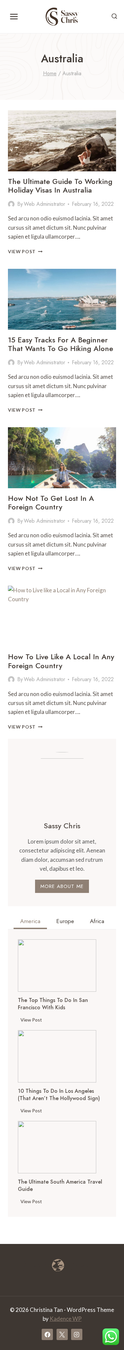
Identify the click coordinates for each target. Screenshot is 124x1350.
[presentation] (57, 965)
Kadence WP (66, 1318)
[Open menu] (14, 16)
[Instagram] (76, 1334)
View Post (25, 251)
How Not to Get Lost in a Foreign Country (51, 502)
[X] (62, 1334)
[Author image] (11, 204)
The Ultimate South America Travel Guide (60, 1185)
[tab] (30, 922)
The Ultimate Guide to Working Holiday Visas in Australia (60, 185)
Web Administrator (44, 204)
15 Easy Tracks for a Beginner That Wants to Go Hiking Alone (60, 344)
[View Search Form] (114, 16)
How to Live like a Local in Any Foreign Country (61, 661)
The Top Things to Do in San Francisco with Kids (53, 1004)
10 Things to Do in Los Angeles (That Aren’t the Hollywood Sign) (59, 1094)
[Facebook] (47, 1334)
